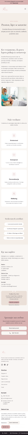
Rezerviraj (15, 3)
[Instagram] (2, 365)
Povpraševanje (24, 433)
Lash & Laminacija (5, 381)
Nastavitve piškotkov (14, 305)
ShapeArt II (4, 373)
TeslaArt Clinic (4, 376)
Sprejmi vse (6, 427)
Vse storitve (4, 384)
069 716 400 (15, 333)
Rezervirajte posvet (14, 328)
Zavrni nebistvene (13, 422)
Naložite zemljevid (14, 302)
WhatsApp (15, 433)
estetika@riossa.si (7, 398)
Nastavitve (4, 422)
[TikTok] (7, 365)
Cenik (2, 387)
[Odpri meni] (25, 8)
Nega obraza (4, 379)
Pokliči (5, 433)
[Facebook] (5, 365)
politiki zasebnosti (5, 419)
